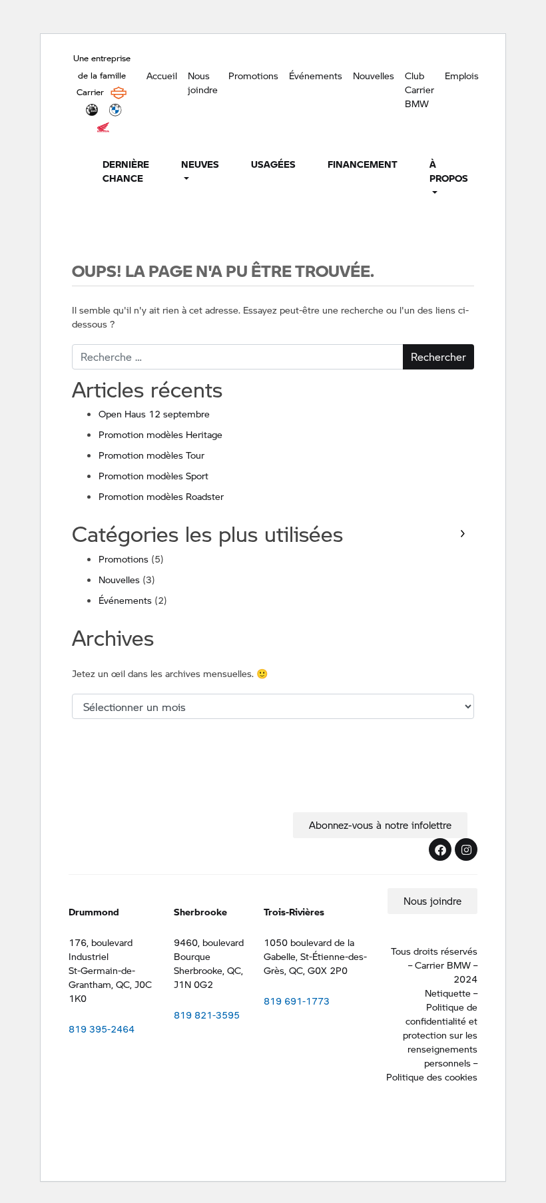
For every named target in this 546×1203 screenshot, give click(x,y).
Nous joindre (203, 82)
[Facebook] (440, 849)
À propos (448, 170)
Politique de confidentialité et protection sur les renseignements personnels (440, 1034)
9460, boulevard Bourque (209, 949)
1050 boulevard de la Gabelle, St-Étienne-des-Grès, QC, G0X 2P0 (315, 956)
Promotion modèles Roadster (161, 496)
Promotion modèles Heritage (160, 434)
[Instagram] (466, 849)
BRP (92, 110)
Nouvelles (373, 75)
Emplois (462, 75)
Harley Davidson (118, 92)
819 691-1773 (297, 1000)
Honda (103, 127)
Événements (315, 75)
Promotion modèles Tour (151, 454)
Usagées (273, 163)
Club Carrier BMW (419, 89)
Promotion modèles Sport (153, 475)
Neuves (200, 163)
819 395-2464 (102, 1028)
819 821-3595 (207, 1014)
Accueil (161, 75)
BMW (115, 110)
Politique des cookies (431, 1076)
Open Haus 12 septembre (154, 413)
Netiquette (448, 992)
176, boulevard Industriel (101, 949)
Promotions (253, 75)
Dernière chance (126, 170)
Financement (363, 163)
